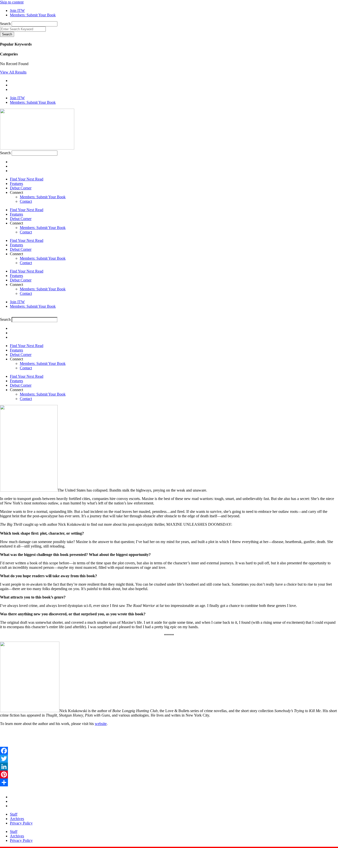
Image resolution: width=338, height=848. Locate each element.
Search (5, 24)
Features (16, 183)
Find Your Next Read (26, 179)
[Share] (169, 782)
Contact (26, 201)
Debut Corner (20, 188)
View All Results (13, 72)
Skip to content (12, 2)
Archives (17, 819)
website (101, 724)
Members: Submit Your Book (43, 197)
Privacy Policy (21, 823)
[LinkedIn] (169, 767)
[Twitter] (169, 759)
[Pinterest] (169, 774)
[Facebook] (169, 751)
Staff (13, 814)
